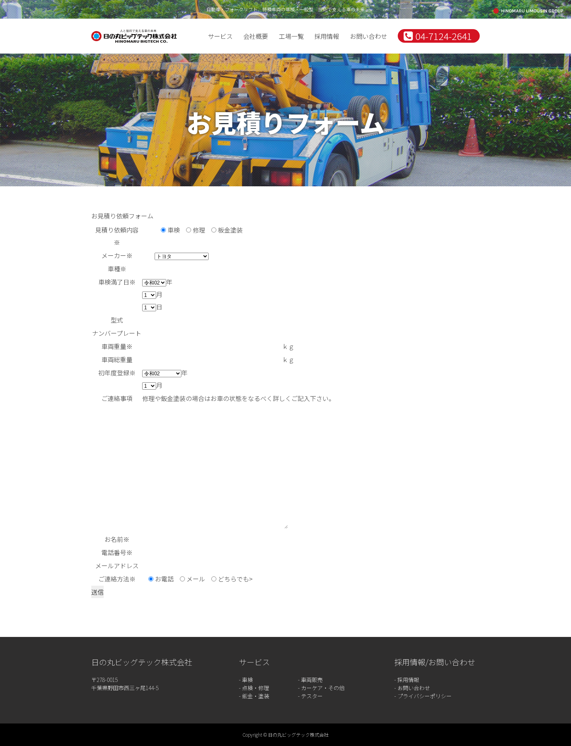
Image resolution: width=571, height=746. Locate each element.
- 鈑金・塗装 (254, 696)
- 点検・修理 (254, 688)
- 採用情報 (406, 680)
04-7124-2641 (443, 36)
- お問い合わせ (412, 688)
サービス (220, 36)
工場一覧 (291, 36)
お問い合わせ (368, 36)
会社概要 (255, 36)
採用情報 (326, 36)
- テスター (310, 696)
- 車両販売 (310, 680)
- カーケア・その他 (321, 688)
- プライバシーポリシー (423, 696)
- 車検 (246, 680)
